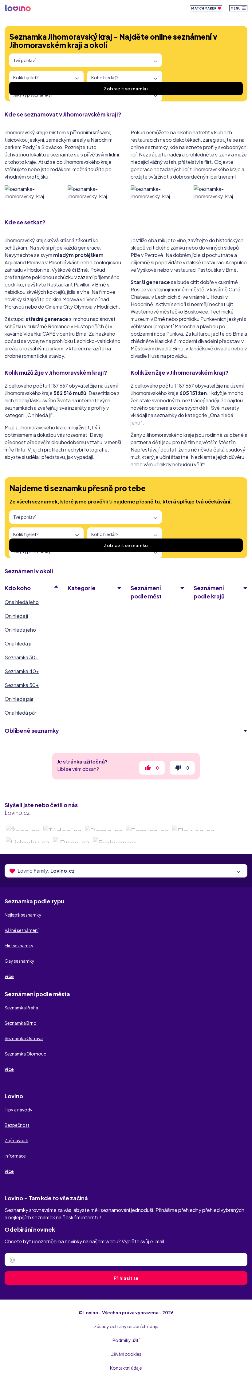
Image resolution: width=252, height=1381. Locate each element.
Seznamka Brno (21, 1023)
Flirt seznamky (19, 945)
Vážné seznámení (21, 930)
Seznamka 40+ (22, 671)
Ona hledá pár (20, 712)
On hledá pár (19, 699)
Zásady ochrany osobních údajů (126, 1326)
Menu (236, 8)
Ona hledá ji (18, 643)
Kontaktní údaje (126, 1368)
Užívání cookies (126, 1354)
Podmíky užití (126, 1340)
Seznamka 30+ (21, 657)
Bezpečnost (17, 1125)
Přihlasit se (126, 1278)
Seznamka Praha (21, 1007)
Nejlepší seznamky (23, 914)
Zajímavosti (16, 1140)
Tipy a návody (19, 1109)
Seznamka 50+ (22, 685)
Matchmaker (204, 8)
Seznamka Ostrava (24, 1038)
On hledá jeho (20, 629)
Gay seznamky (19, 961)
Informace (15, 1155)
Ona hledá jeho (22, 602)
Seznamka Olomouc (25, 1053)
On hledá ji (16, 616)
